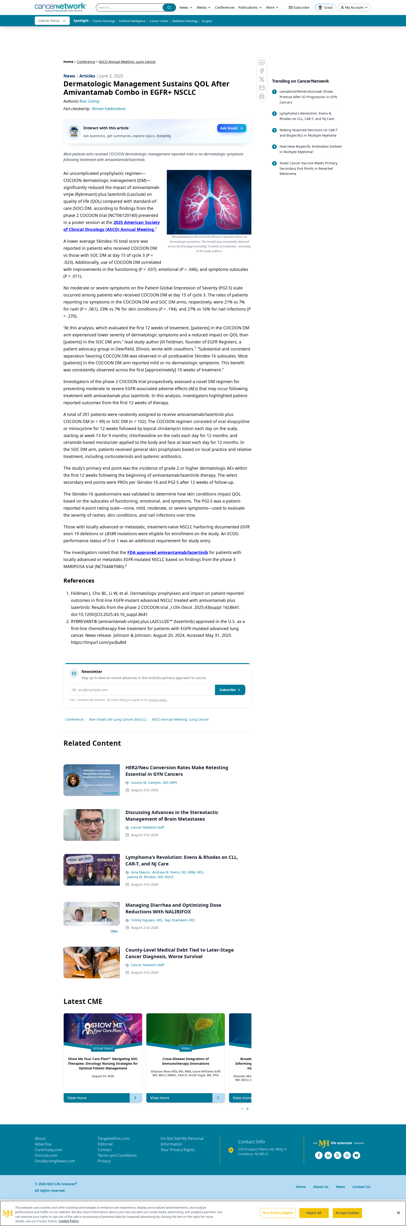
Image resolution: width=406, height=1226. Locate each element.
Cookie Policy (69, 1221)
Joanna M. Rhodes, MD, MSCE (150, 877)
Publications (248, 7)
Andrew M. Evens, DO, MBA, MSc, (178, 872)
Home (68, 61)
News (184, 7)
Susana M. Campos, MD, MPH (154, 782)
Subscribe (227, 690)
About (40, 1138)
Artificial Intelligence (132, 21)
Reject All (314, 1213)
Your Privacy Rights (178, 1149)
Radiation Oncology (185, 21)
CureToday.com (48, 1149)
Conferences (225, 7)
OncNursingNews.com (55, 1161)
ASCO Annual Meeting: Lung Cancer (180, 719)
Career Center (159, 21)
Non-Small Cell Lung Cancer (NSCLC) (117, 719)
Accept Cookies (347, 1213)
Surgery (207, 21)
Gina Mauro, (140, 872)
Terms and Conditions (117, 1155)
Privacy (104, 1161)
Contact (105, 1149)
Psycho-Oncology (104, 21)
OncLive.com (46, 1155)
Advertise (43, 1144)
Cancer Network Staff (147, 827)
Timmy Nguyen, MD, (147, 920)
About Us (320, 1186)
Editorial (105, 1144)
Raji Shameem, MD (180, 920)
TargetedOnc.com (114, 1138)
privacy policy (158, 700)
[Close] (398, 1212)
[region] (203, 1213)
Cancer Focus (49, 20)
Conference (86, 61)
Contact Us (361, 1186)
